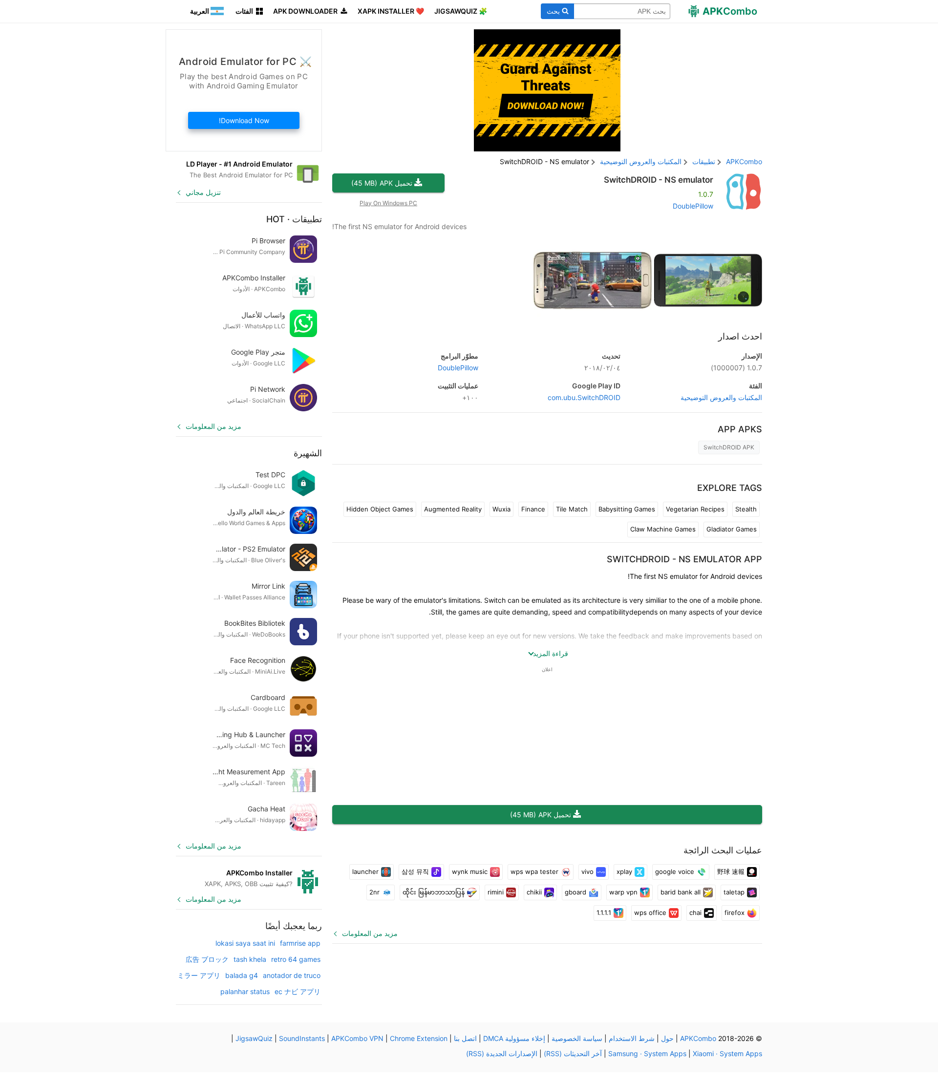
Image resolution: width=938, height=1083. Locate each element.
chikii (534, 892)
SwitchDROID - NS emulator (658, 180)
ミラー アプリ (198, 975)
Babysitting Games (626, 509)
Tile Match (572, 509)
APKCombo (744, 161)
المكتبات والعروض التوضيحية (721, 397)
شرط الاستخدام (632, 1038)
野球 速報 (731, 871)
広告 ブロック (207, 959)
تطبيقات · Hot (294, 219)
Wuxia (501, 509)
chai (695, 912)
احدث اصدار (740, 336)
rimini (496, 892)
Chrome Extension (419, 1038)
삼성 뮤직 (415, 871)
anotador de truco (291, 975)
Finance (533, 509)
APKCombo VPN (357, 1038)
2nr (374, 892)
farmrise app (300, 943)
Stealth (746, 509)
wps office (650, 912)
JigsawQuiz (254, 1038)
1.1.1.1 (604, 912)
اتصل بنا (465, 1038)
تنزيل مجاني (203, 192)
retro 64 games (295, 959)
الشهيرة (308, 453)
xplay (624, 871)
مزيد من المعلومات (370, 933)
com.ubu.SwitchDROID (584, 397)
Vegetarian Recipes (695, 509)
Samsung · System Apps (647, 1053)
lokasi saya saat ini (245, 943)
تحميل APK (381, 183)
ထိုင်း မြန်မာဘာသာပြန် (434, 892)
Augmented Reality (453, 509)
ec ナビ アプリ (297, 991)
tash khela (250, 959)
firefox (735, 912)
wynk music (470, 871)
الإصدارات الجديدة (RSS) (501, 1053)
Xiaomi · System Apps (727, 1053)
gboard (575, 892)
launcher (365, 871)
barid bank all (681, 892)
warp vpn (623, 892)
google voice (674, 871)
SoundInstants (302, 1038)
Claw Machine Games (663, 529)
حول (667, 1038)
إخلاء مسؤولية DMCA (514, 1038)
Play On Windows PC (388, 203)
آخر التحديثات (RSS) (573, 1053)
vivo (587, 871)
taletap (734, 892)
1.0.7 (736, 367)
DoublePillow (693, 206)
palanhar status (245, 991)
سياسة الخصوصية (577, 1038)
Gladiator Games (731, 529)
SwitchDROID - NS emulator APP (684, 559)
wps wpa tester (534, 871)
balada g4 (241, 975)
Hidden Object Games (379, 509)
